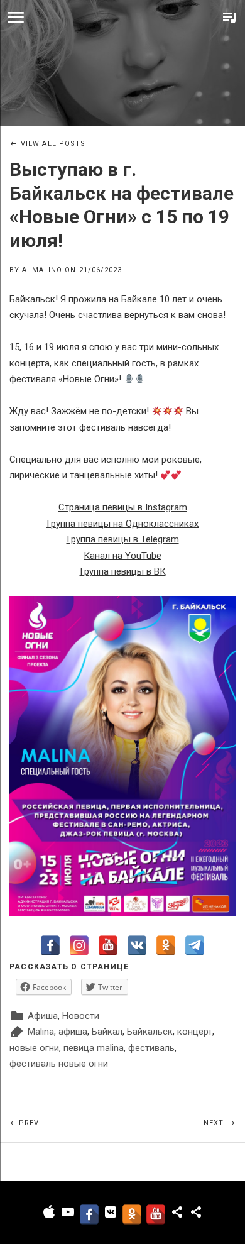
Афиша (43, 1015)
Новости (80, 1015)
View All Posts (53, 144)
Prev (70, 1122)
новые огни (34, 1048)
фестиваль (151, 1048)
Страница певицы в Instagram (122, 507)
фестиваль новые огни (58, 1063)
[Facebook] (50, 945)
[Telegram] (195, 945)
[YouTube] (108, 945)
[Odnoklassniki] (166, 945)
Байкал (107, 1031)
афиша (72, 1031)
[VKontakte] (137, 945)
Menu (16, 18)
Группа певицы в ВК (123, 571)
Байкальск (150, 1031)
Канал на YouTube (122, 555)
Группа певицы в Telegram (123, 539)
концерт (194, 1031)
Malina (41, 1031)
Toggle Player (229, 18)
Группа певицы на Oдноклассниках (122, 523)
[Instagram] (79, 945)
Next (224, 1122)
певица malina (93, 1048)
